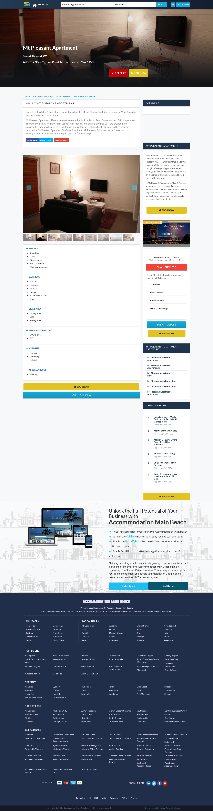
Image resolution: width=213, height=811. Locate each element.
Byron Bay (29, 694)
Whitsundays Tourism (91, 755)
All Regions (30, 655)
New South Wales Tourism (117, 760)
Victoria (84, 655)
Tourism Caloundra (145, 749)
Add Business (183, 4)
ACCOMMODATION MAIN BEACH (106, 601)
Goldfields (57, 673)
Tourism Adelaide (144, 755)
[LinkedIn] (148, 783)
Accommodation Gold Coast (62, 770)
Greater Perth (59, 666)
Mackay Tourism (116, 749)
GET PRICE (120, 73)
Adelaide (29, 690)
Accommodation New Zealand (146, 739)
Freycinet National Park (174, 721)
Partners (30, 633)
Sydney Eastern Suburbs (120, 710)
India (166, 633)
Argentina (168, 640)
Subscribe (57, 636)
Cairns (139, 690)
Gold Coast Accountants (120, 738)
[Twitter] (154, 783)
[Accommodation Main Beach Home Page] (173, 4)
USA (96, 798)
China (124, 798)
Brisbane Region (32, 666)
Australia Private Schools (175, 734)
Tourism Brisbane (33, 755)
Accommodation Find (34, 759)
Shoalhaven (169, 666)
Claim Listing (46, 140)
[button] (32, 188)
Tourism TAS (114, 745)
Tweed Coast (170, 670)
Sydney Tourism (60, 745)
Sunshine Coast (171, 659)
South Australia (116, 659)
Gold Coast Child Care (35, 738)
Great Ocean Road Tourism (172, 750)
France (112, 629)
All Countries (88, 626)
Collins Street (59, 718)
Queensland (114, 655)
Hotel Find (169, 742)
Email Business (61, 140)
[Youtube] (165, 783)
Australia (113, 626)
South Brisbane (116, 718)
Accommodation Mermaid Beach (36, 770)
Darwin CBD (86, 714)
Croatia (85, 633)
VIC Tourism (142, 759)
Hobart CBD (142, 714)
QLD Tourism (170, 759)
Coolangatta (142, 718)
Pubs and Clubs (88, 734)
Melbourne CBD (60, 710)
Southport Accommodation (144, 764)
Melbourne (86, 686)
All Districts (30, 710)
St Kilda (28, 718)
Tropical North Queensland (115, 668)
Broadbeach (58, 714)
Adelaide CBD (31, 714)
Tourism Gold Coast (173, 755)
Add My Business (34, 629)
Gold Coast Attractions (91, 738)
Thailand (140, 640)
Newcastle (113, 690)
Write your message (159, 308)
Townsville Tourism (34, 749)
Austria (167, 636)
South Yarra (86, 721)
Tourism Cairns (60, 755)
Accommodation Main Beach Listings (162, 808)
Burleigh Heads (60, 721)
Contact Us (58, 626)
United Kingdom (116, 633)
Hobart (167, 694)
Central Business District (175, 710)
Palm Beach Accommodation (171, 764)
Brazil (139, 633)
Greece (85, 636)
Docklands (29, 721)
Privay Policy (58, 640)
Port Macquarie (144, 694)
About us (57, 629)
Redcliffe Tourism (172, 745)
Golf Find (29, 734)
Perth (111, 686)
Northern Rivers (88, 659)
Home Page (31, 626)
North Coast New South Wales (36, 660)
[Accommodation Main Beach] (39, 5)
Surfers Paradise (88, 710)
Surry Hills (141, 721)
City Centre (169, 718)
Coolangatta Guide (89, 769)
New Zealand (170, 626)
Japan (84, 640)
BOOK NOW (139, 73)
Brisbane (168, 686)
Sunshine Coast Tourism (120, 755)
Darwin (84, 690)
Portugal (140, 636)
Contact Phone (157, 300)
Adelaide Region (32, 673)
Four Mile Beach (116, 721)
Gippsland (141, 670)
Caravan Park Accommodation (60, 739)
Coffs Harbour (59, 697)
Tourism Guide (171, 738)
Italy (84, 629)
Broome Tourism (144, 745)
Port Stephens (87, 666)
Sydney (56, 686)
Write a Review (81, 383)
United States (143, 626)
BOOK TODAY (32, 140)
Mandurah (113, 694)
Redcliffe (57, 694)
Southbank (141, 710)
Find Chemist (115, 734)
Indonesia (113, 640)
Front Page (58, 633)
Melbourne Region (145, 655)
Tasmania (168, 663)
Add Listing (168, 586)
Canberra (57, 690)
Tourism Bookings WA (91, 745)
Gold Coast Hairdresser (147, 734)
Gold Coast (142, 686)
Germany (168, 629)
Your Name (155, 284)
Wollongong (169, 690)
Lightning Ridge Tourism (92, 749)
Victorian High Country (147, 666)
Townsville (86, 694)
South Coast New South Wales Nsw (148, 660)
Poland (112, 636)
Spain (139, 629)
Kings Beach (86, 718)
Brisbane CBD (115, 714)
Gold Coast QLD (32, 745)
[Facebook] (159, 783)
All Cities (29, 686)
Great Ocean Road (89, 673)
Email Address (156, 292)
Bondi (167, 714)
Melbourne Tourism (62, 749)
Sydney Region (171, 655)
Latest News (32, 636)
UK (89, 798)
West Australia (60, 659)
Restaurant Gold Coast (63, 734)
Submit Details (166, 324)
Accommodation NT (62, 759)
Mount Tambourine (33, 697)
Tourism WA (86, 759)
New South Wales (61, 655)
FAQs (28, 640)
